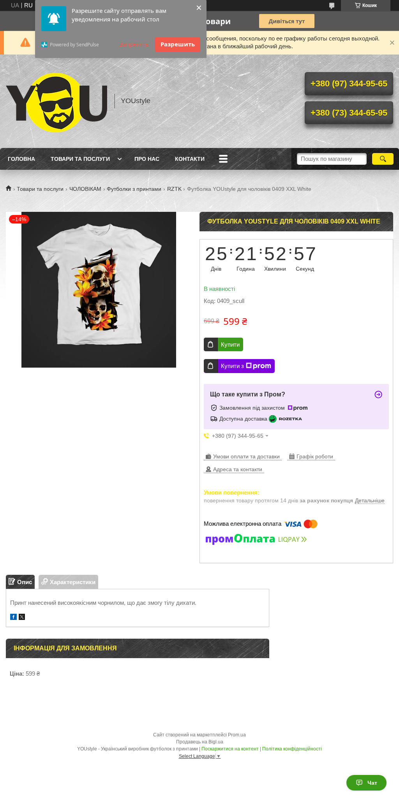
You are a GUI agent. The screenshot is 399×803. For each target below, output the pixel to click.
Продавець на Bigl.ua (199, 742)
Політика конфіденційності (292, 749)
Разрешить (178, 44)
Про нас (146, 159)
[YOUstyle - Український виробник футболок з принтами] (56, 101)
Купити (230, 344)
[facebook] (13, 618)
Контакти (190, 159)
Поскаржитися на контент (230, 749)
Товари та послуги (80, 159)
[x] (22, 618)
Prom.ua (237, 735)
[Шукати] (383, 159)
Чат (372, 783)
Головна (21, 159)
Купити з (232, 366)
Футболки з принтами (134, 189)
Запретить (134, 44)
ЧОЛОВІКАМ (85, 189)
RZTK (174, 189)
